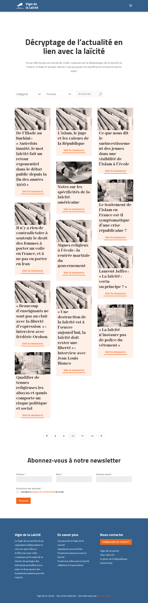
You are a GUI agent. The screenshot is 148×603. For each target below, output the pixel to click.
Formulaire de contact (116, 542)
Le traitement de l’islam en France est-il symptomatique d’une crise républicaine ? (115, 217)
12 (92, 436)
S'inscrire (23, 500)
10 (73, 436)
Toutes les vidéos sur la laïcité (73, 561)
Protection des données (29, 488)
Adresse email (104, 474)
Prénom (21, 474)
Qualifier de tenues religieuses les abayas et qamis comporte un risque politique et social (31, 393)
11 (82, 436)
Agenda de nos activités (69, 549)
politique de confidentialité (43, 492)
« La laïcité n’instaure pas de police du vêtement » (112, 337)
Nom (59, 474)
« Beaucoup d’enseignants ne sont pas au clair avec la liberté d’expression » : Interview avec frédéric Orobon (32, 321)
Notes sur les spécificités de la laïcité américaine (74, 194)
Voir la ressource (32, 191)
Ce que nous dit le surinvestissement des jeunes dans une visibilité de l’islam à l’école (114, 148)
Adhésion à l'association (70, 565)
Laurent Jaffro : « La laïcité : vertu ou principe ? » (114, 279)
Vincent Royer (104, 596)
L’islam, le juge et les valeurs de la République (73, 138)
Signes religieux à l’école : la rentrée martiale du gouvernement (74, 256)
